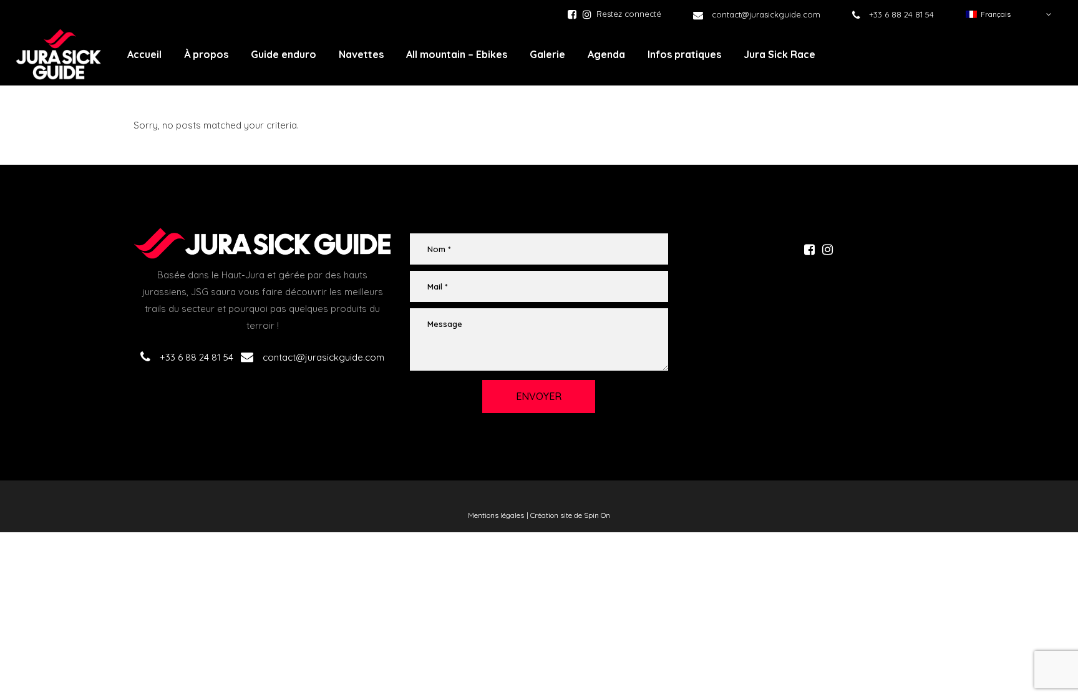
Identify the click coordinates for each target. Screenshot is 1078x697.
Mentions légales (496, 515)
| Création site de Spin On (568, 515)
